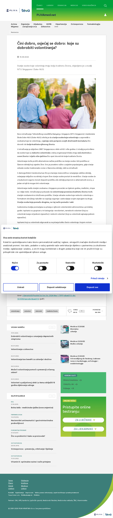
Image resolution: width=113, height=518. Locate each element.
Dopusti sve (92, 287)
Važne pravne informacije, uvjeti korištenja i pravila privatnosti (57, 493)
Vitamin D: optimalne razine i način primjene (31, 462)
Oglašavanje (19, 493)
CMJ (16, 500)
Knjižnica (24, 483)
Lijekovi (50, 5)
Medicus (74, 5)
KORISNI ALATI (70, 375)
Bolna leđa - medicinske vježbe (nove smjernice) (32, 407)
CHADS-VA (68, 384)
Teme (10, 480)
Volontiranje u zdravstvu (22, 349)
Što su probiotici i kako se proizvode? (28, 436)
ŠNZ (75, 500)
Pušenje (66, 388)
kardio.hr (25, 500)
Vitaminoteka (82, 500)
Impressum (29, 493)
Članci (39, 5)
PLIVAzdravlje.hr (26, 495)
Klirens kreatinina (70, 380)
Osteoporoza (16, 443)
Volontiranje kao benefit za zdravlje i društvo (31, 359)
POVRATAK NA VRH (96, 311)
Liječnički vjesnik (36, 500)
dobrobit (39, 311)
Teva (10, 495)
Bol (12, 402)
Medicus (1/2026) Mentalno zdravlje (77, 329)
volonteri (27, 311)
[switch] (43, 268)
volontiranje (15, 311)
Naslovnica (14, 32)
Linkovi (23, 488)
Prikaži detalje (98, 278)
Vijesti (10, 486)
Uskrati (20, 287)
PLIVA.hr (37, 495)
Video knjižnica (89, 5)
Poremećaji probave (18, 430)
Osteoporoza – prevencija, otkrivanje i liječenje (32, 449)
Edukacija (62, 5)
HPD (20, 500)
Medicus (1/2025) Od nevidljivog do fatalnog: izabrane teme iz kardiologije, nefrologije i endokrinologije (85, 360)
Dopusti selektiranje (56, 287)
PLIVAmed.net (46, 15)
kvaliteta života (52, 311)
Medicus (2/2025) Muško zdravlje (77, 342)
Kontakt (11, 493)
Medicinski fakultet (50, 500)
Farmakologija (16, 415)
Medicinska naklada (65, 500)
